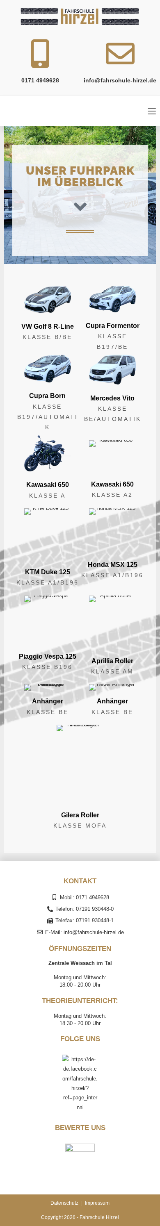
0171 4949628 (40, 80)
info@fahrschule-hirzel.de (120, 80)
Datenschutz (64, 1203)
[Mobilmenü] (152, 111)
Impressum (97, 1203)
